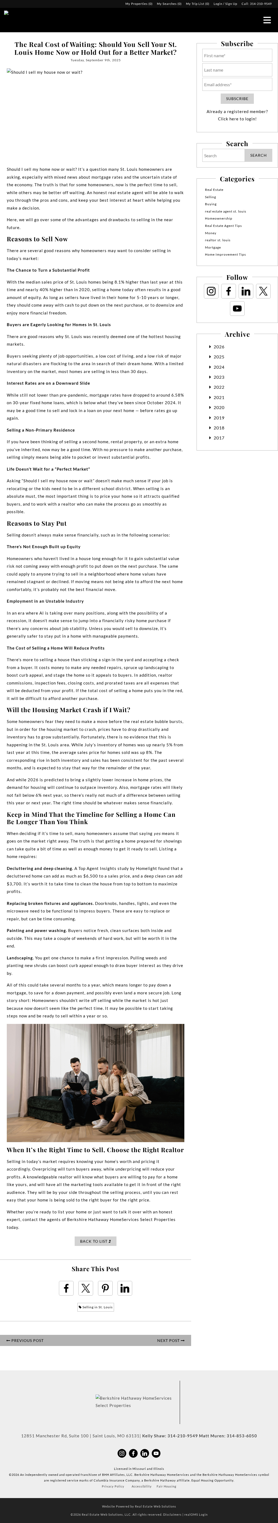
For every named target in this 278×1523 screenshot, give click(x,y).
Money (210, 233)
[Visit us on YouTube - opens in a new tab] (237, 308)
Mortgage (213, 247)
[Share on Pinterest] (105, 1288)
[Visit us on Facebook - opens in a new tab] (228, 291)
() (139, 3)
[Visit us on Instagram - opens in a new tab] (211, 291)
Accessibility (142, 1486)
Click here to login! (237, 118)
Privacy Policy (113, 1486)
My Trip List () (197, 3)
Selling (210, 197)
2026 (219, 346)
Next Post (169, 1340)
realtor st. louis (217, 240)
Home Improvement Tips (225, 254)
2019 (219, 417)
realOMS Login (196, 1514)
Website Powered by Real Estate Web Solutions (139, 1506)
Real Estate (214, 190)
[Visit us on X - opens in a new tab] (263, 291)
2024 (219, 366)
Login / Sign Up (225, 3)
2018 (219, 427)
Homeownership (218, 218)
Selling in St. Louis (97, 1307)
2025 (219, 356)
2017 (219, 437)
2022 (219, 387)
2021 (219, 397)
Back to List (94, 1241)
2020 (219, 407)
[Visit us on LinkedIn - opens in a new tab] (246, 291)
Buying (211, 204)
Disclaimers (172, 1514)
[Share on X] (85, 1288)
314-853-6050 (242, 1435)
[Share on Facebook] (66, 1288)
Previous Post (27, 1340)
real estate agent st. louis (225, 211)
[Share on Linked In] (125, 1288)
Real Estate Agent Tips (223, 226)
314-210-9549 (261, 3)
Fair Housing (166, 1486)
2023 (219, 377)
